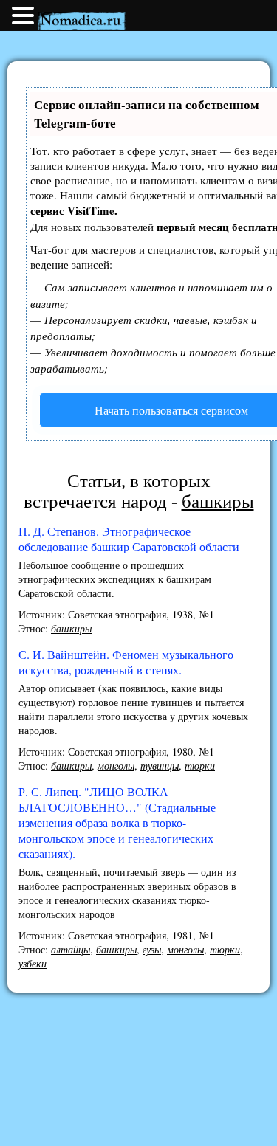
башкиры (71, 628)
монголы (116, 766)
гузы (152, 949)
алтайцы (70, 949)
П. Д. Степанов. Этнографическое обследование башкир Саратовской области (128, 538)
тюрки (200, 766)
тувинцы (159, 766)
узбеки (32, 963)
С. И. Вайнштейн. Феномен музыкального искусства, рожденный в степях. (125, 661)
